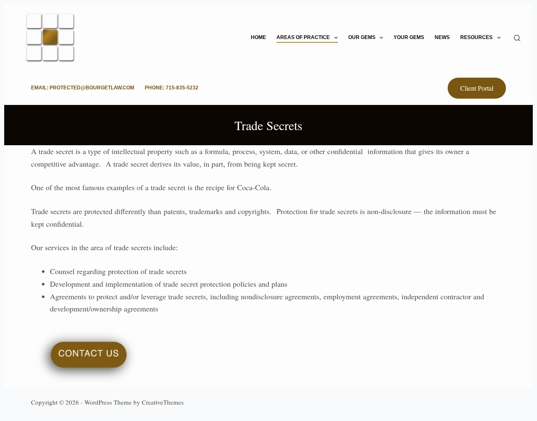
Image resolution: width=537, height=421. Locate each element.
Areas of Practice (303, 37)
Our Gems (361, 37)
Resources (476, 37)
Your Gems (409, 37)
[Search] (517, 38)
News (442, 37)
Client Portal (476, 88)
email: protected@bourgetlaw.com (82, 88)
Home (258, 37)
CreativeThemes (163, 402)
